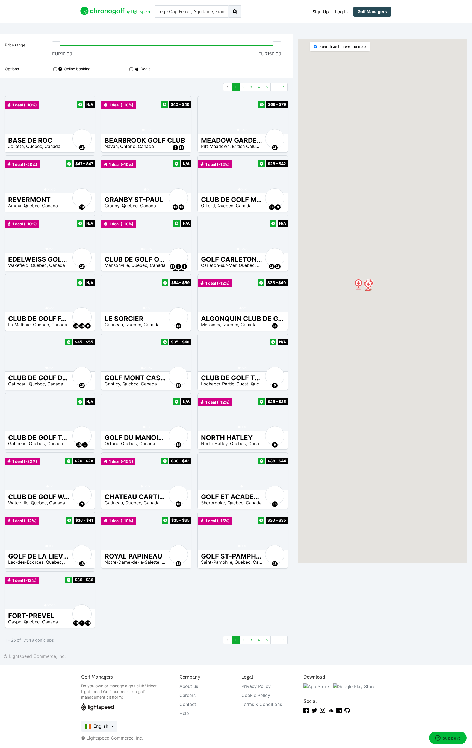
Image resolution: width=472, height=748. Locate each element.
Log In (341, 11)
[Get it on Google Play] (354, 686)
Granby (112, 205)
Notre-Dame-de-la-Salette (132, 562)
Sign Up (320, 11)
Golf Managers (372, 11)
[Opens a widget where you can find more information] (448, 738)
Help (184, 713)
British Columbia (249, 146)
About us (188, 686)
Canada (52, 146)
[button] (110, 115)
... (274, 87)
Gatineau (114, 324)
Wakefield (18, 265)
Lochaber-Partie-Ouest (224, 384)
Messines (210, 324)
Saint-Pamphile (216, 562)
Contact (187, 704)
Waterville (18, 503)
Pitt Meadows (215, 146)
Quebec (34, 146)
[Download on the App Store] (316, 686)
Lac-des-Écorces (25, 562)
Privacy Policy (256, 686)
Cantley (112, 384)
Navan (111, 146)
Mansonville (117, 265)
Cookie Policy (255, 695)
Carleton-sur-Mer (218, 265)
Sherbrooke (213, 503)
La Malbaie (19, 324)
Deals (145, 68)
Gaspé (14, 621)
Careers (187, 695)
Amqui (14, 205)
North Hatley (214, 443)
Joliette (16, 146)
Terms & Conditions (261, 704)
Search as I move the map (342, 46)
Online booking (77, 68)
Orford (208, 205)
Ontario (127, 146)
